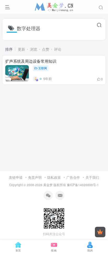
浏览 (33, 49)
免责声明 (35, 177)
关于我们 (92, 177)
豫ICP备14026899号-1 (83, 185)
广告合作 (73, 177)
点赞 (45, 49)
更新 (21, 49)
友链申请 (16, 177)
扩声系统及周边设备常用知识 (30, 61)
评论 (57, 49)
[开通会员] (100, 232)
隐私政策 (54, 177)
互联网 (42, 68)
